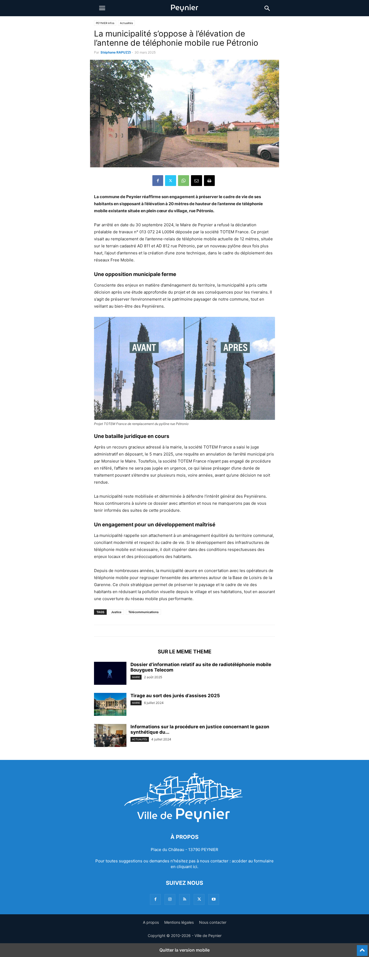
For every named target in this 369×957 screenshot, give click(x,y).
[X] (170, 180)
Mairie (136, 677)
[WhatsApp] (183, 180)
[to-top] (362, 948)
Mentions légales (179, 922)
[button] (102, 8)
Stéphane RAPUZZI (115, 52)
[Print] (209, 180)
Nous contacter (212, 922)
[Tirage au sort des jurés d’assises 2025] (110, 705)
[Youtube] (213, 899)
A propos (151, 922)
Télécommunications (143, 612)
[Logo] (184, 820)
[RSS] (184, 899)
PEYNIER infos (105, 23)
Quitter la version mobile (184, 950)
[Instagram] (170, 899)
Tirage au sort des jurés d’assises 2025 (175, 695)
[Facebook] (157, 180)
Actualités (126, 23)
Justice (116, 612)
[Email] (196, 180)
